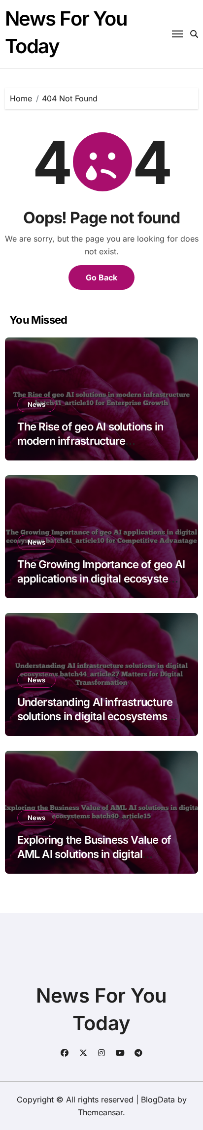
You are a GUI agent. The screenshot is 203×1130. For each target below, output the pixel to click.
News (36, 404)
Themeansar (100, 1112)
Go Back (101, 277)
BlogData (158, 1099)
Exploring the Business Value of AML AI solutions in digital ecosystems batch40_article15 (94, 853)
